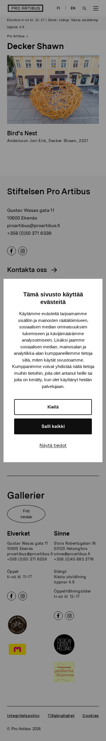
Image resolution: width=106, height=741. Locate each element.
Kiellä (53, 407)
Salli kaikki (53, 426)
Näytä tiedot (53, 445)
